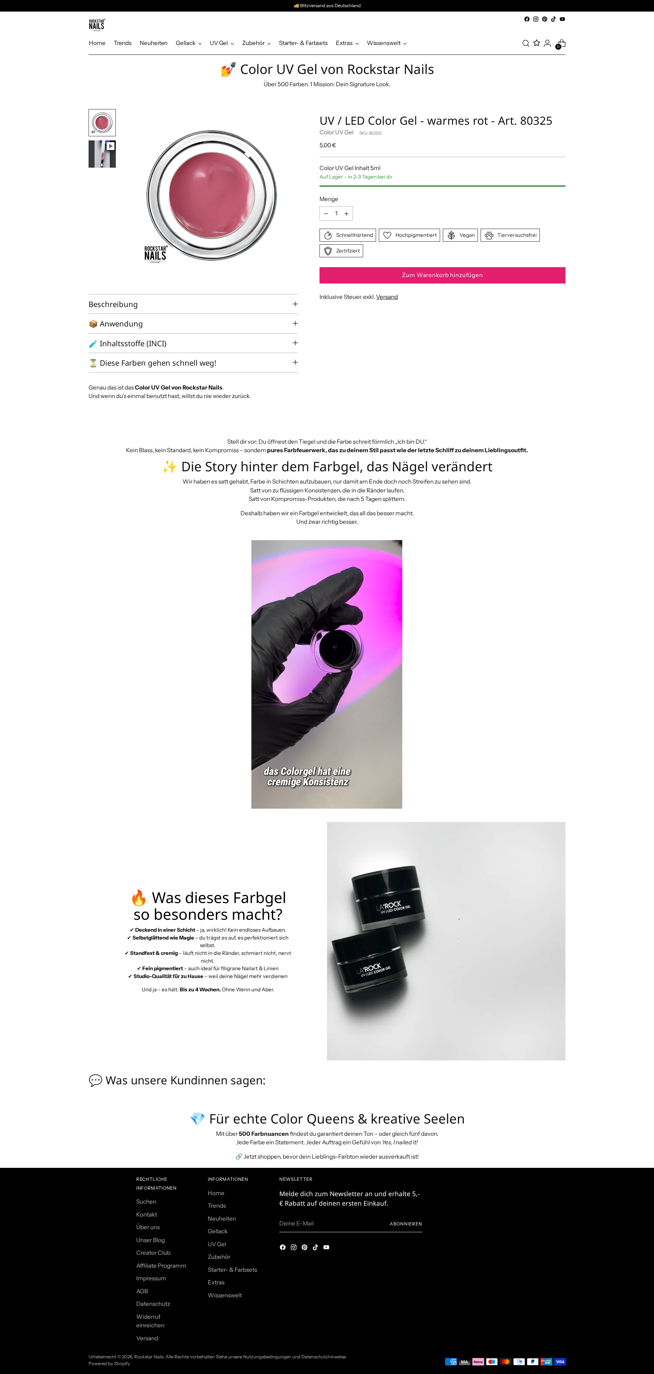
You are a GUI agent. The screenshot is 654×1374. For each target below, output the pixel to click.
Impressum (151, 1278)
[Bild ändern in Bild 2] (102, 154)
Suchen (146, 1201)
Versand (387, 297)
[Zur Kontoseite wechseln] (547, 43)
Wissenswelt (225, 1295)
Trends (217, 1205)
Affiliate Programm (161, 1265)
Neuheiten (222, 1218)
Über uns (148, 1227)
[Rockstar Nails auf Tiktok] (553, 19)
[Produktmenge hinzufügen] (346, 213)
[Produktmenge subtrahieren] (326, 213)
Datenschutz (153, 1303)
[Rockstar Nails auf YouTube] (562, 19)
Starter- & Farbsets (232, 1269)
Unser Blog (150, 1240)
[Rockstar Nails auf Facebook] (527, 19)
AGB (142, 1291)
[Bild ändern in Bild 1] (102, 122)
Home (216, 1193)
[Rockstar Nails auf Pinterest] (545, 19)
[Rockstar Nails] (97, 25)
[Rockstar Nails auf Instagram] (536, 19)
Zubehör (219, 1256)
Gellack (218, 1231)
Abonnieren (406, 1223)
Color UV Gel (337, 132)
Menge (329, 199)
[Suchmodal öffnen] (526, 43)
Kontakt (146, 1214)
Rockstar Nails (149, 1356)
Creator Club (153, 1252)
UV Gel (217, 1244)
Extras (216, 1282)
